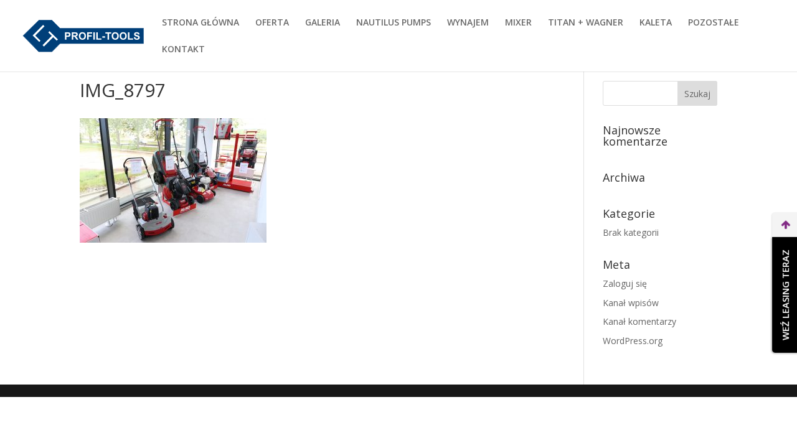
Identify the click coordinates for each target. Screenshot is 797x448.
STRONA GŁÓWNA (200, 23)
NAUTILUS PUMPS (393, 23)
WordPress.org (633, 341)
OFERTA (272, 23)
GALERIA (322, 23)
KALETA (655, 23)
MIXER (518, 23)
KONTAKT (183, 50)
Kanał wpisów (631, 303)
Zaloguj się (625, 283)
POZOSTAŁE (713, 23)
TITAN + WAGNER (585, 23)
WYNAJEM (468, 23)
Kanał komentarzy (639, 321)
